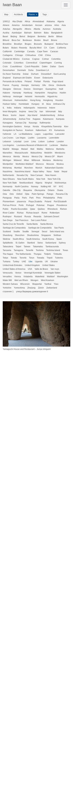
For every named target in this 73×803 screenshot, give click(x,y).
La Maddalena (25, 134)
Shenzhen (19, 235)
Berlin (51, 36)
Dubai (26, 74)
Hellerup (7, 96)
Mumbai (18, 168)
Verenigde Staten (52, 273)
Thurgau (37, 254)
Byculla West (35, 48)
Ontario (51, 190)
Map (6, 14)
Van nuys (55, 269)
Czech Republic (32, 66)
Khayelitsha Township (51, 126)
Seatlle (16, 231)
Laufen (31, 138)
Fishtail (37, 81)
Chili (40, 55)
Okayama (27, 190)
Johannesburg (9, 119)
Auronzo (46, 29)
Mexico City (37, 156)
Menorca (7, 156)
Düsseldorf (46, 74)
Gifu (44, 85)
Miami (60, 156)
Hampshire (40, 93)
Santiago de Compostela (14, 228)
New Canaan (37, 175)
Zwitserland (51, 288)
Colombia (55, 59)
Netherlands (8, 175)
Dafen (45, 66)
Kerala (36, 126)
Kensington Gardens (12, 126)
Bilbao (59, 36)
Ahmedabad (38, 21)
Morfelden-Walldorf (24, 164)
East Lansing (60, 74)
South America (33, 239)
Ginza (51, 85)
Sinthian (57, 235)
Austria (6, 33)
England (7, 78)
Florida (46, 81)
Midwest (17, 160)
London (60, 141)
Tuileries (59, 258)
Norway (34, 186)
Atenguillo (17, 29)
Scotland (7, 231)
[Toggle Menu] (65, 5)
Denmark (21, 70)
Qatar (32, 209)
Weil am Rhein (21, 280)
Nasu (49, 171)
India (9, 108)
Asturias (6, 29)
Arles (56, 25)
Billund (6, 40)
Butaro (6, 48)
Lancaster (60, 134)
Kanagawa (8, 123)
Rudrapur (7, 216)
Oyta (27, 194)
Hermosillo (40, 96)
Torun (31, 258)
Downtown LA (42, 70)
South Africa (18, 239)
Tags (44, 14)
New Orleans (9, 179)
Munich (38, 168)
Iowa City (33, 111)
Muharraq (7, 168)
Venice (18, 273)
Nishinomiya (60, 183)
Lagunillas (48, 134)
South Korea (48, 239)
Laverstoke (54, 138)
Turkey (16, 261)
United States (48, 265)
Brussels (38, 44)
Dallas (53, 66)
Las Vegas (20, 138)
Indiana (17, 108)
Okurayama (39, 190)
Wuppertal (37, 284)
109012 (6, 21)
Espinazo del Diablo (22, 78)
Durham (35, 74)
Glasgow (7, 89)
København (41, 130)
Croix (5, 66)
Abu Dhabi (17, 21)
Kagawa (36, 119)
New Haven (50, 175)
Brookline (7, 44)
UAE (24, 261)
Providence (62, 205)
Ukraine (54, 261)
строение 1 (8, 291)
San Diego (8, 220)
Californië (7, 51)
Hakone (6, 93)
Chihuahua (30, 55)
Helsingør (17, 96)
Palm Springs (38, 194)
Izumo (13, 115)
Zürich (41, 288)
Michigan (7, 160)
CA (45, 48)
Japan (22, 115)
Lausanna (41, 138)
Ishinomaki (51, 111)
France (6, 85)
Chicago (19, 55)
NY (54, 186)
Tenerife (29, 250)
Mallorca (50, 149)
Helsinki (28, 96)
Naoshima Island (22, 171)
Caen (51, 48)
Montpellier (8, 164)
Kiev (66, 126)
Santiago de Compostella (40, 228)
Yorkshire (7, 288)
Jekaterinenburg (47, 115)
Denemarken (9, 70)
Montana (47, 160)
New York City (54, 179)
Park (31, 198)
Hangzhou (52, 93)
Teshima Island (53, 250)
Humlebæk (24, 104)
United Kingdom (32, 265)
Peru (38, 198)
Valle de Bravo (41, 269)
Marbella (60, 149)
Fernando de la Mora (12, 81)
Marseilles (7, 153)
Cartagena (8, 55)
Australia (57, 29)
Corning (58, 63)
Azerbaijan (17, 33)
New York (40, 179)
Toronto (23, 258)
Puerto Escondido (19, 209)
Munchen (28, 168)
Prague (50, 205)
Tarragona (18, 250)
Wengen (34, 280)
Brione (54, 40)
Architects (18, 14)
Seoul (44, 231)
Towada (40, 258)
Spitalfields (8, 243)
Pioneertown (8, 201)
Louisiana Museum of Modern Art (32, 145)
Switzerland (50, 243)
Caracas (54, 51)
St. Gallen (19, 243)
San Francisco (21, 220)
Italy (60, 111)
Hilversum (7, 100)
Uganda (38, 261)
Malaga (15, 149)
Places (32, 14)
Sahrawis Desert (51, 216)
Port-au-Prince (9, 205)
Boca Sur (16, 40)
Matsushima (36, 153)
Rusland (18, 216)
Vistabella (28, 276)
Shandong (7, 235)
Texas (65, 250)
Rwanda (37, 216)
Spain (59, 239)
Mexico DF (50, 156)
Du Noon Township (11, 74)
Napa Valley (38, 171)
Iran (41, 111)
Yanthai (47, 284)
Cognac (36, 59)
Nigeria (38, 183)
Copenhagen (46, 63)
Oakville (6, 190)
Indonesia (42, 108)
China (48, 55)
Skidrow (6, 239)
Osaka (60, 190)
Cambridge (19, 51)
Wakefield (39, 276)
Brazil (46, 40)
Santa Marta (32, 224)
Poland (48, 201)
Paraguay (7, 198)
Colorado (7, 63)
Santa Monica (46, 224)
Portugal (30, 205)
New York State (10, 183)
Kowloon (29, 130)
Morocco (40, 164)
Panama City (62, 194)
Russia (27, 216)
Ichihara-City (59, 104)
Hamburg (28, 93)
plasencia (21, 201)
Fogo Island (57, 81)
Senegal (35, 231)
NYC (61, 186)
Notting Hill (46, 186)
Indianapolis (29, 108)
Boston (37, 40)
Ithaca (5, 115)
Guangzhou (50, 89)
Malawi (24, 149)
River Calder (8, 213)
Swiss (40, 243)
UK (46, 261)
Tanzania (7, 250)
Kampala (60, 119)
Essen (37, 78)
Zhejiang (31, 288)
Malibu (40, 149)
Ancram (38, 25)
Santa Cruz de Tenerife (13, 224)
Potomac (40, 205)
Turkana (6, 261)
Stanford (31, 243)
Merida (16, 156)
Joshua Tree (24, 119)
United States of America (14, 269)
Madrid (6, 149)
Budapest (48, 44)
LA (15, 134)
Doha (30, 70)
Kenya (27, 126)
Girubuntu (61, 85)
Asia (64, 25)
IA (43, 104)
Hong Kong (35, 100)
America (16, 25)
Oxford (19, 194)
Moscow (50, 164)
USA (30, 269)
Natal (56, 171)
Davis (61, 66)
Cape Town (42, 51)
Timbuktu (57, 254)
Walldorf (50, 276)
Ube (30, 261)
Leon (26, 141)
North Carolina (22, 186)
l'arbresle (7, 134)
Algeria (60, 21)
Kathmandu (45, 123)
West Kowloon (47, 280)
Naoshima (7, 171)
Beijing (14, 36)
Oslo (12, 194)
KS (50, 130)
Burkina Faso (62, 44)
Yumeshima (19, 288)
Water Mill (7, 280)
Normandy (7, 186)
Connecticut (31, 63)
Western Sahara (10, 284)
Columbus (18, 63)
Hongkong (48, 100)
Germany (35, 85)
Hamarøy (17, 93)
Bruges (28, 44)
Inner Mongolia (10, 111)
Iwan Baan (12, 4)
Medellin (48, 153)
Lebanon (7, 141)
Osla (5, 194)
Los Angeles (8, 145)
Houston (59, 100)
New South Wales (25, 179)
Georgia (25, 85)
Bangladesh (56, 33)
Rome (44, 213)
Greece (27, 89)
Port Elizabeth (60, 201)
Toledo (14, 258)
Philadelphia (49, 198)
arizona (48, 25)
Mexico (25, 156)
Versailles (7, 276)
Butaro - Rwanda (19, 48)
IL (3, 108)
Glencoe (17, 89)
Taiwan (27, 246)
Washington (62, 276)
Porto (21, 205)
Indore (52, 108)
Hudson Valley (9, 104)
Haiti (61, 89)
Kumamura (59, 130)
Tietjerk (47, 254)
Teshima (40, 250)
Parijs (17, 198)
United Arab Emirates (12, 265)
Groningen (38, 89)
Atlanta (37, 29)
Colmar (45, 59)
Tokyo (5, 258)
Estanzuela (48, 78)
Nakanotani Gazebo (54, 168)
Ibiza (48, 104)
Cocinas (26, 59)
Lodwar (50, 141)
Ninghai (48, 183)
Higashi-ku (52, 96)
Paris (24, 198)
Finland (28, 81)
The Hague (8, 254)
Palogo (50, 194)
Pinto (59, 198)
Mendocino (60, 153)
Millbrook (36, 160)
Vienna (17, 276)
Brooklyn (18, 44)
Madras (63, 145)
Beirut (22, 36)
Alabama (51, 21)
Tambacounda (52, 246)
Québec (41, 209)
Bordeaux (27, 40)
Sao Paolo (59, 228)
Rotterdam (54, 213)
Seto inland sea (57, 231)
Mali (32, 149)
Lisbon (41, 141)
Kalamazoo (48, 119)
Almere (6, 25)
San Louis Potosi (39, 220)
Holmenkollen (21, 100)
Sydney (62, 243)
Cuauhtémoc (16, 66)
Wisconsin (25, 284)
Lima (33, 141)
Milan (26, 160)
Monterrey (58, 160)
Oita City (17, 190)
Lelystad (17, 141)
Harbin (63, 93)
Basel (5, 36)
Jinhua (61, 115)
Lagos (38, 134)
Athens (28, 29)
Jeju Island (32, 115)
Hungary (35, 104)
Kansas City (20, 123)
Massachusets (21, 153)
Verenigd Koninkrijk (33, 273)
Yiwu (56, 284)
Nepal (64, 171)
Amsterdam (27, 25)
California (61, 48)
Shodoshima (33, 235)
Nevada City (22, 175)
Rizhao (20, 213)
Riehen (63, 209)
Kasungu (33, 123)
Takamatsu (38, 246)
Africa (27, 21)
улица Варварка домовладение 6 (32, 291)
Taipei (18, 246)
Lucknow (54, 145)
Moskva (60, 164)
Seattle (25, 231)
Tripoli (49, 258)
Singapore (46, 235)
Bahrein (37, 33)
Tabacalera (8, 246)
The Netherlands (23, 254)
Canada (31, 51)
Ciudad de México (11, 59)
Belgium (31, 36)
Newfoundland (26, 183)
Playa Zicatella (35, 201)
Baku (46, 33)
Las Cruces (8, 138)
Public (5, 209)
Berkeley (42, 36)
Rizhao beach (32, 213)
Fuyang (15, 85)
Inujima (22, 111)
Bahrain (28, 33)
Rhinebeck (53, 209)
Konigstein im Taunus (13, 130)
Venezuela (8, 273)
